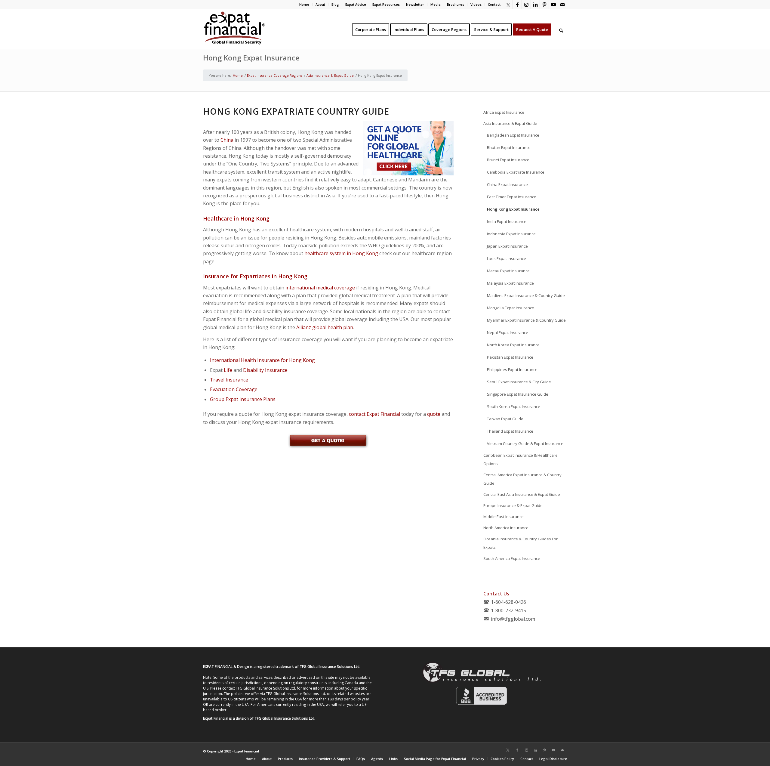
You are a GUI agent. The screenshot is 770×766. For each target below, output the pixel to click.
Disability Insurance (265, 370)
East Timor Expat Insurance (511, 196)
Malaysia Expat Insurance (510, 283)
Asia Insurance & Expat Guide (510, 123)
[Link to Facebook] (517, 4)
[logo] (234, 29)
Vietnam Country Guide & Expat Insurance (525, 443)
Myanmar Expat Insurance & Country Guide (526, 320)
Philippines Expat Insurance (512, 369)
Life (228, 370)
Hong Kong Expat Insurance (251, 58)
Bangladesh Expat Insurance (513, 135)
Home (304, 4)
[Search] (561, 29)
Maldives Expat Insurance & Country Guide (526, 295)
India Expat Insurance (506, 221)
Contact (494, 4)
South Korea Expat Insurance (513, 406)
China (226, 140)
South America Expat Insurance (511, 558)
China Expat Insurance (507, 184)
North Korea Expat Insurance (513, 344)
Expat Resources (386, 4)
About (320, 4)
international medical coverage (320, 287)
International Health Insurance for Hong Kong (262, 360)
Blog (335, 4)
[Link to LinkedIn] (535, 4)
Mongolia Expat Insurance (510, 307)
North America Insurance (505, 527)
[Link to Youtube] (553, 4)
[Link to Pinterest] (544, 4)
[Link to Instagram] (526, 4)
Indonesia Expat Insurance (511, 233)
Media (435, 4)
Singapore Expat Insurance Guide (517, 394)
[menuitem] (304, 4)
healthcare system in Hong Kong (341, 253)
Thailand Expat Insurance (510, 431)
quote (433, 414)
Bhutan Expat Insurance (509, 147)
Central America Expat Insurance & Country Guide (522, 479)
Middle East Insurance (503, 516)
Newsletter (415, 4)
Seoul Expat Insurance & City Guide (519, 382)
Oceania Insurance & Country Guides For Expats (520, 543)
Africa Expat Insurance (503, 112)
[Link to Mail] (562, 4)
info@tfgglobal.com (513, 619)
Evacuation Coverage (233, 389)
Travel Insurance (229, 379)
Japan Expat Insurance (507, 246)
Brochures (455, 4)
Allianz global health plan (324, 327)
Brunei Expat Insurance (508, 159)
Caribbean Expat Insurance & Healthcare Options (520, 459)
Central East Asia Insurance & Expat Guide (521, 494)
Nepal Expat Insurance (507, 332)
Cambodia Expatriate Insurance (515, 172)
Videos (476, 4)
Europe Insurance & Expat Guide (513, 505)
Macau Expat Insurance (508, 270)
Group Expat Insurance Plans (243, 399)
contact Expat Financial (374, 414)
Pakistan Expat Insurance (510, 357)
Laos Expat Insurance (506, 258)
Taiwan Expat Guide (505, 419)
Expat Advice (355, 4)
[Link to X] (508, 4)
